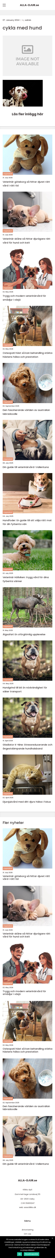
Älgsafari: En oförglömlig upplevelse (24, 634)
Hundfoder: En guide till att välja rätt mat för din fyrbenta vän (27, 522)
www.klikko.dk (30, 1207)
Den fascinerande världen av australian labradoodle (26, 412)
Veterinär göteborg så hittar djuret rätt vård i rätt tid (26, 183)
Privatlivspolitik (31, 1254)
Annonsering (27, 1229)
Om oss (27, 1234)
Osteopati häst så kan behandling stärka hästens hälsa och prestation (27, 354)
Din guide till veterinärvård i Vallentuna (26, 467)
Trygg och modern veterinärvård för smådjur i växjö (24, 297)
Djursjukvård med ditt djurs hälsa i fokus (27, 801)
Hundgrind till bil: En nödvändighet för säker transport (25, 689)
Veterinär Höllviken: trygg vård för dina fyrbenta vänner (26, 579)
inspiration (7, 174)
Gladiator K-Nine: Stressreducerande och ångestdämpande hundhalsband (27, 746)
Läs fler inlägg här (27, 114)
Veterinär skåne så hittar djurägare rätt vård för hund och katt (26, 240)
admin (28, 20)
